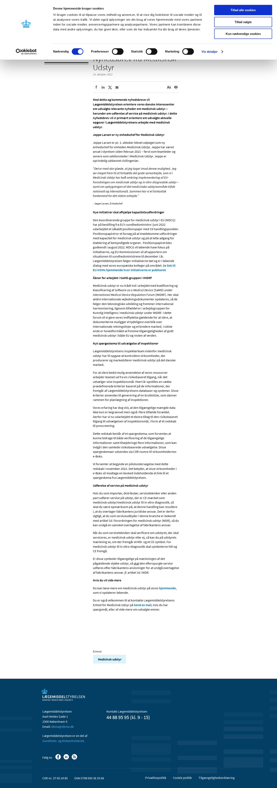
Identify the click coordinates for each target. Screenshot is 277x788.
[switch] (117, 51)
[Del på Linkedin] (103, 87)
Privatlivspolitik (155, 778)
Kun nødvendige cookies (243, 33)
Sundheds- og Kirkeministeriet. (63, 741)
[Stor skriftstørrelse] (169, 87)
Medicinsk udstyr (109, 659)
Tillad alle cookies (243, 10)
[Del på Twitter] (110, 87)
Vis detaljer (210, 51)
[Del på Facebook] (96, 87)
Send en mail (142, 605)
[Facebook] (58, 759)
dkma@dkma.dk (62, 727)
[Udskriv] (176, 87)
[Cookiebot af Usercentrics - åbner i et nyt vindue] (26, 52)
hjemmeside (167, 588)
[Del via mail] (117, 87)
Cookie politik (182, 778)
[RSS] (74, 759)
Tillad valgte (243, 22)
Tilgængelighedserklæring (217, 778)
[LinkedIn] (66, 759)
